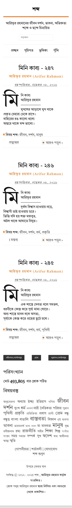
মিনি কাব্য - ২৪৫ (36, 263)
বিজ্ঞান (52, 419)
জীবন (23, 135)
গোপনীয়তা (22, 449)
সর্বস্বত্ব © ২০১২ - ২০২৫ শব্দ (23, 475)
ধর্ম (38, 232)
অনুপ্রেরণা (9, 401)
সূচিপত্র (28, 50)
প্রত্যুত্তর (14, 142)
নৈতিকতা (46, 408)
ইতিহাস (41, 402)
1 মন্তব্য (13, 240)
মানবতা (46, 426)
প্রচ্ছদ (14, 50)
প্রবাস (42, 413)
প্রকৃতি (46, 232)
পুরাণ (66, 408)
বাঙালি (24, 419)
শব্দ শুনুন (39, 454)
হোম (36, 358)
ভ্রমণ (33, 426)
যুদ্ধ (67, 426)
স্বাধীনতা (64, 436)
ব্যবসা (65, 419)
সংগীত (65, 431)
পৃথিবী (46, 330)
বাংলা (14, 419)
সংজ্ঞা (6, 436)
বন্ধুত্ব (6, 419)
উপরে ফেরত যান (36, 466)
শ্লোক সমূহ (13, 486)
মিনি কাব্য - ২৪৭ (36, 68)
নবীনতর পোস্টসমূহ (14, 358)
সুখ (39, 436)
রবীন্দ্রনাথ (8, 431)
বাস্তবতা (38, 419)
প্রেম (58, 413)
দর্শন (31, 135)
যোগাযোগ (50, 449)
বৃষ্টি (59, 419)
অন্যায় (21, 402)
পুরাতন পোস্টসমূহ (58, 358)
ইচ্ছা (31, 402)
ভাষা (27, 426)
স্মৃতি (12, 441)
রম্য (18, 431)
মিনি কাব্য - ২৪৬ (36, 166)
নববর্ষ (30, 408)
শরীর (40, 431)
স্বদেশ (47, 436)
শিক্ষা (49, 431)
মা (38, 426)
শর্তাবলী (36, 449)
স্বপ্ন (56, 436)
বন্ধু (66, 413)
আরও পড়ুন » (54, 143)
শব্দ (36, 9)
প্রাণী (50, 413)
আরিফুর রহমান (28, 486)
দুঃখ (17, 408)
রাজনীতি (29, 431)
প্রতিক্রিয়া (31, 413)
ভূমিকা (43, 50)
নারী (36, 408)
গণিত (52, 401)
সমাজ (22, 436)
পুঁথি (56, 50)
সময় (14, 436)
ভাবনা (8, 426)
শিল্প (57, 431)
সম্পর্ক (31, 436)
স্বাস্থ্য (6, 440)
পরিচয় (57, 408)
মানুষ (39, 135)
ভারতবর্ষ (19, 426)
